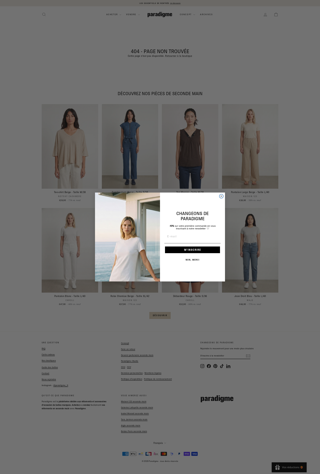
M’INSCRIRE (192, 249)
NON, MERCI (193, 260)
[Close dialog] (221, 196)
